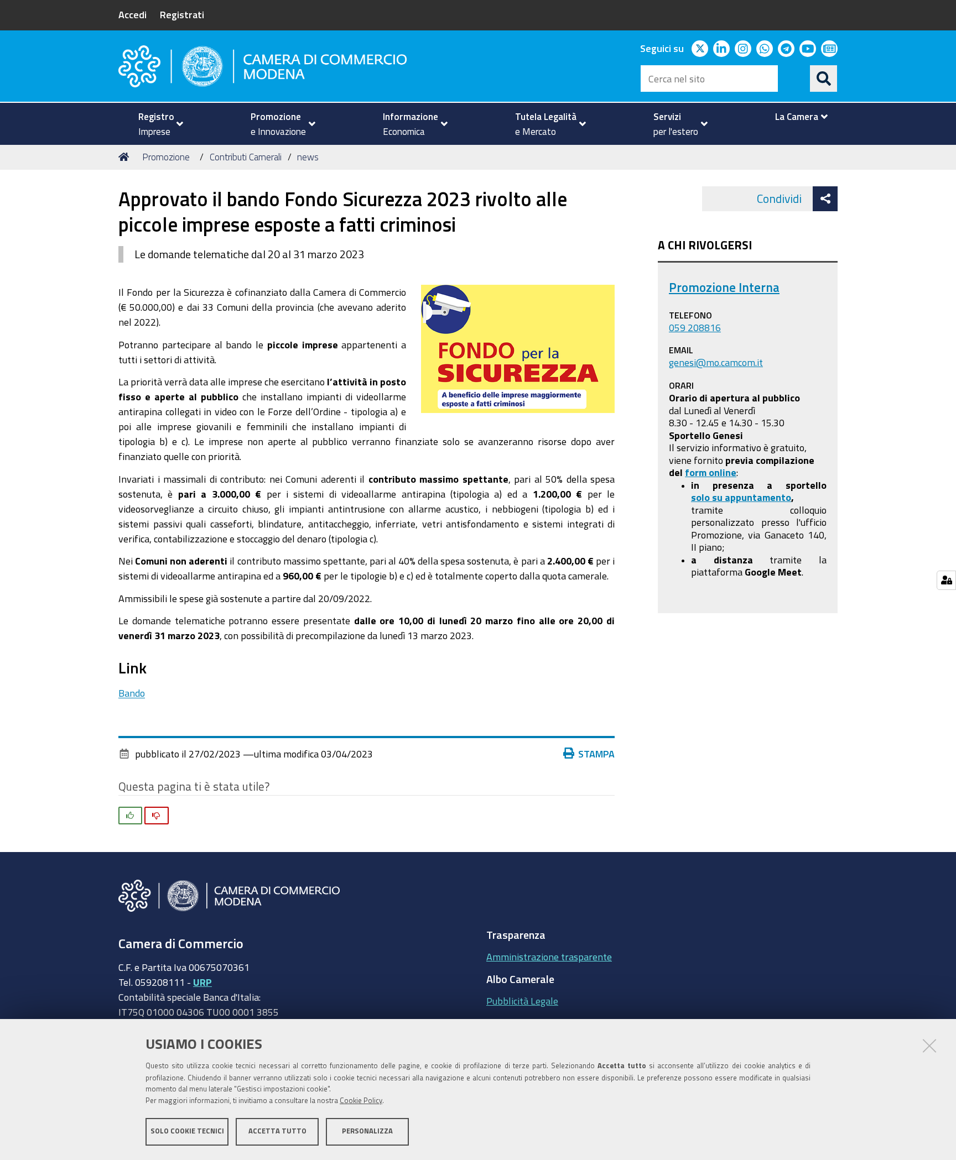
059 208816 (695, 327)
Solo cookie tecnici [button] (187, 1131)
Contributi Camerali (246, 156)
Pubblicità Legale (522, 1001)
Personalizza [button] (367, 1131)
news (308, 156)
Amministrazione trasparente (549, 957)
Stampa (596, 754)
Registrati (182, 14)
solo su (708, 497)
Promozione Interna (724, 287)
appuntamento (758, 497)
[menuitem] (156, 124)
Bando (131, 693)
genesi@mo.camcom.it (716, 362)
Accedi (132, 14)
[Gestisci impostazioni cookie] (946, 580)
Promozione (166, 156)
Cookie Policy (361, 1100)
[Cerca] (824, 78)
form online (710, 472)
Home (125, 157)
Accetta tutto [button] (277, 1131)
